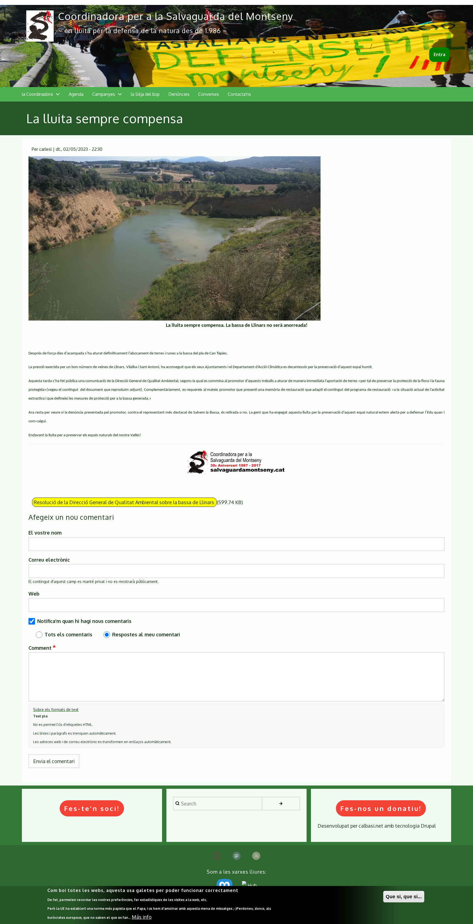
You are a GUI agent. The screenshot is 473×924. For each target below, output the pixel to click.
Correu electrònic (49, 560)
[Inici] (40, 26)
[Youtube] (217, 856)
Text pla (40, 716)
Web (33, 594)
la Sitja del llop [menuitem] (145, 94)
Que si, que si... (404, 896)
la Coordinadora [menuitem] (37, 94)
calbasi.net (371, 826)
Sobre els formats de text (56, 709)
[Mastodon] (236, 856)
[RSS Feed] (256, 856)
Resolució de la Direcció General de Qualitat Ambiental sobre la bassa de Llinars (124, 502)
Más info (142, 917)
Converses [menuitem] (208, 94)
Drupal (428, 826)
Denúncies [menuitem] (178, 94)
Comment (39, 648)
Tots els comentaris (68, 634)
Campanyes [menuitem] (103, 94)
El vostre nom (45, 533)
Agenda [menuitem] (76, 94)
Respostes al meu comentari (146, 634)
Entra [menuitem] (439, 54)
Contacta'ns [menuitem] (239, 94)
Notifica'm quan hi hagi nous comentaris (84, 621)
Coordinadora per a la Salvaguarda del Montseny (175, 16)
